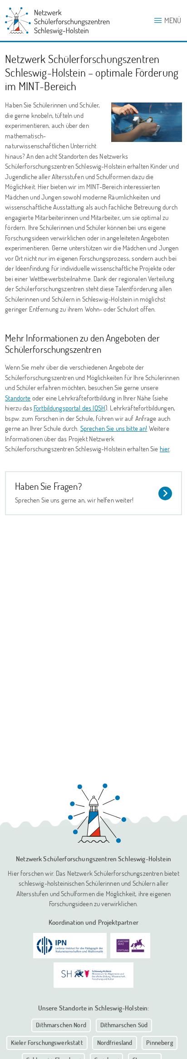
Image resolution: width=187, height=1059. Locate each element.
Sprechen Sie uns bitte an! (114, 428)
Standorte (17, 397)
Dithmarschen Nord (61, 1024)
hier (165, 448)
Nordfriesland (115, 1042)
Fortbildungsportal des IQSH (69, 407)
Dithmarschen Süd (124, 1024)
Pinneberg (159, 1042)
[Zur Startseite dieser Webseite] (97, 813)
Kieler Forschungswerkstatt (47, 1042)
